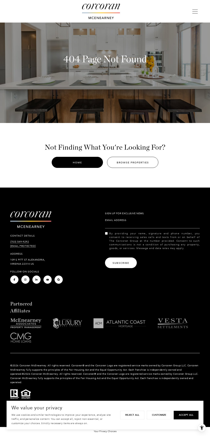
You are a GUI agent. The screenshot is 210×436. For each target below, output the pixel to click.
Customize (159, 415)
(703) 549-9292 (19, 241)
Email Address (116, 220)
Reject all (132, 415)
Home (77, 162)
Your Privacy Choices (105, 431)
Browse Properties (133, 162)
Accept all (186, 415)
